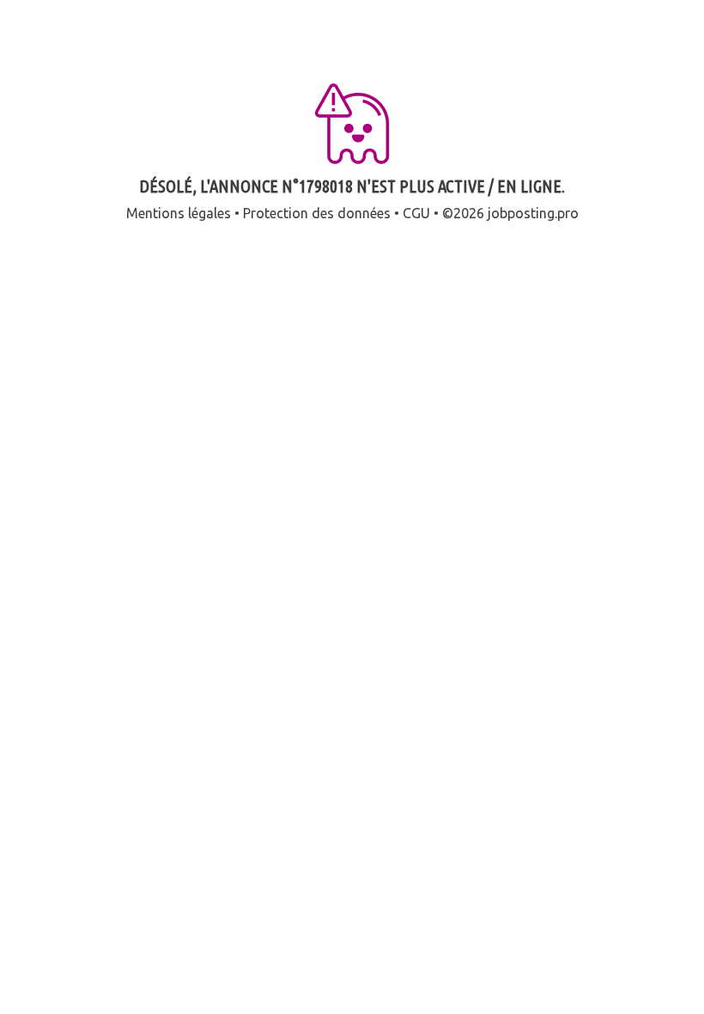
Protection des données (317, 213)
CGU (416, 213)
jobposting (521, 213)
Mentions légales (178, 213)
